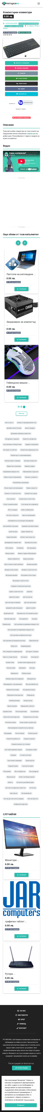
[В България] (10, 551)
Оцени (22, 89)
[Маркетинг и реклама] (15, 469)
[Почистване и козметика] (29, 725)
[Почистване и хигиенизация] (14, 491)
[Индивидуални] (26, 649)
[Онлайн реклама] (15, 703)
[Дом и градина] (31, 431)
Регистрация (23, 1068)
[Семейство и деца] (32, 496)
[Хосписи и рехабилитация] (25, 785)
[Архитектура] (14, 534)
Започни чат (22, 94)
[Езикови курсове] (10, 622)
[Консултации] (12, 671)
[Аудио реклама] (12, 540)
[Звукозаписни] (34, 643)
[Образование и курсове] (31, 474)
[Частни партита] (33, 801)
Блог (23, 1019)
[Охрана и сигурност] (32, 480)
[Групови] (30, 594)
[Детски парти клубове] (13, 605)
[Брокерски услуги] (31, 545)
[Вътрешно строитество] (21, 583)
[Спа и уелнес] (12, 502)
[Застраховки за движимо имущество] (27, 627)
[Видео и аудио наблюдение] (28, 556)
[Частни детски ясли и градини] (14, 801)
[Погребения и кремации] (21, 485)
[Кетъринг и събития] (10, 453)
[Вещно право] (10, 556)
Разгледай (22, 289)
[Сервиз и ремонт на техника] (21, 747)
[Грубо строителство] (17, 594)
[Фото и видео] (13, 512)
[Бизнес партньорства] (28, 540)
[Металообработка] (33, 687)
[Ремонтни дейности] (14, 741)
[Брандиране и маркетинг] (14, 545)
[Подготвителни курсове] (12, 720)
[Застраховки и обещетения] (13, 447)
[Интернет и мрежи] (33, 654)
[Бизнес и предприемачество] (27, 425)
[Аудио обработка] (27, 534)
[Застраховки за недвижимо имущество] (21, 632)
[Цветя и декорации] (29, 518)
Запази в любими (22, 68)
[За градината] (24, 622)
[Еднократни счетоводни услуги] (28, 616)
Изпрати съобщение (22, 63)
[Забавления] (7, 627)
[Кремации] (23, 671)
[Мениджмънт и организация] (13, 687)
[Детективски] (28, 600)
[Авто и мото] (10, 425)
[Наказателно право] (13, 692)
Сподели (22, 73)
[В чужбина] (21, 551)
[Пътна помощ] (20, 736)
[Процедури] (8, 736)
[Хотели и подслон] (13, 518)
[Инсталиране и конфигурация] (13, 654)
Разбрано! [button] (20, 1105)
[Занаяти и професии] (30, 442)
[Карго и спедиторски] (11, 660)
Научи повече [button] (29, 1100)
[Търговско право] (28, 769)
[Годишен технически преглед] (21, 589)
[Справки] (14, 758)
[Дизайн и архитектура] (15, 431)
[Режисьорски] (33, 736)
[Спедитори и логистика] (28, 502)
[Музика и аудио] (30, 469)
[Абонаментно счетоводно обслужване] (21, 523)
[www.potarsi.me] (11, 3)
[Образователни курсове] (16, 698)
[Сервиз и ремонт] (30, 741)
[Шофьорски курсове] (21, 807)
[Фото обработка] (20, 774)
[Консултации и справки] (13, 463)
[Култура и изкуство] (31, 463)
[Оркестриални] (13, 709)
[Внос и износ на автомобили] (14, 567)
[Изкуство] (15, 649)
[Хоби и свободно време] (27, 780)
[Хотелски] (33, 790)
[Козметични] (11, 665)
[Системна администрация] (14, 752)
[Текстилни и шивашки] (15, 763)
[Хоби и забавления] (28, 512)
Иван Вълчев (28, 102)
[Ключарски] (35, 660)
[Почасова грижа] (11, 725)
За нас (23, 1011)
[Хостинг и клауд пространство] (16, 790)
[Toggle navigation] (38, 3)
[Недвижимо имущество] (12, 474)
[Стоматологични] (26, 758)
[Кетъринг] (25, 660)
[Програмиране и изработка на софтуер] (21, 731)
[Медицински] (32, 681)
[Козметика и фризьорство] (30, 453)
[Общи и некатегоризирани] (13, 480)
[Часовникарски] (27, 796)
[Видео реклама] (29, 562)
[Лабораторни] (27, 676)
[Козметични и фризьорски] (27, 665)
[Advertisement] (21, 202)
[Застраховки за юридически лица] (15, 643)
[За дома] (35, 622)
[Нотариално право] (30, 692)
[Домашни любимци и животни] (21, 436)
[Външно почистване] (12, 572)
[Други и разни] (31, 611)
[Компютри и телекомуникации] (22, 458)
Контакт (22, 1028)
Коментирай (22, 83)
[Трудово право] (14, 769)
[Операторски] (28, 703)
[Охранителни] (8, 714)
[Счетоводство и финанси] (30, 507)
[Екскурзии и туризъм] (13, 442)
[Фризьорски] (12, 780)
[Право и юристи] (32, 491)
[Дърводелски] (9, 616)
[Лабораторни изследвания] (15, 681)
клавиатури (31, 134)
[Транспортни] (30, 763)
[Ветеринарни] (32, 551)
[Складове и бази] (32, 752)
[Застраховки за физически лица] (21, 638)
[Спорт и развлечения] (11, 507)
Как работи (23, 1015)
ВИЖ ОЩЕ (21, 413)
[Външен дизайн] (33, 567)
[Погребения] (35, 714)
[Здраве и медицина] (32, 447)
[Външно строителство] (30, 572)
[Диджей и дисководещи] (15, 611)
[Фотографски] (34, 774)
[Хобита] (11, 785)
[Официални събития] (28, 709)
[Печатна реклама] (22, 714)
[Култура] (33, 671)
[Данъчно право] (15, 600)
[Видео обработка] (14, 562)
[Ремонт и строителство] (14, 496)
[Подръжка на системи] (31, 720)
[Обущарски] (31, 698)
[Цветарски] (14, 796)
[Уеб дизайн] (7, 774)
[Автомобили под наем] (11, 529)
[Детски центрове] (31, 605)
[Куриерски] (15, 676)
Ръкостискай (22, 78)
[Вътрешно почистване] (29, 578)
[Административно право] (31, 529)
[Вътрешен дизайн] (12, 578)
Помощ (22, 1024)
